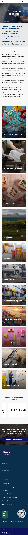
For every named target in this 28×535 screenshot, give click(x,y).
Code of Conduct (7, 501)
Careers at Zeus (5, 470)
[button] (25, 1)
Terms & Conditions (7, 494)
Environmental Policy (8, 487)
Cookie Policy (6, 490)
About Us (4, 467)
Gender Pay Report (7, 504)
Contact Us (4, 463)
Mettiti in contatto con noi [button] (14, 439)
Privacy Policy (6, 483)
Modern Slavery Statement (10, 497)
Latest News (4, 474)
